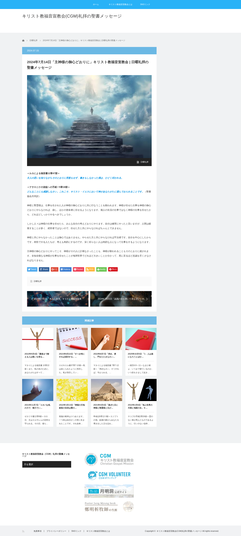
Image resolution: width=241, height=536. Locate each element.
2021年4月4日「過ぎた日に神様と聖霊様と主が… (105, 406)
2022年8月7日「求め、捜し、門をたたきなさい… (104, 355)
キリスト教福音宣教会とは (120, 4)
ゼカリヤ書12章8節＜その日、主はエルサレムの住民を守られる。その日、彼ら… (37, 420)
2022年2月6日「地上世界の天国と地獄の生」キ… (140, 406)
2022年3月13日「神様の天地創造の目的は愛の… (72, 406)
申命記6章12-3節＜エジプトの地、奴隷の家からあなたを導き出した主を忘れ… (106, 420)
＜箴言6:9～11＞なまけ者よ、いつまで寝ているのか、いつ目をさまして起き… (140, 369)
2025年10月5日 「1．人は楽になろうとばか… (140, 355)
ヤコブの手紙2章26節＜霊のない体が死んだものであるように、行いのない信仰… (140, 420)
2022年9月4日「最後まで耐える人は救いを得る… (37, 355)
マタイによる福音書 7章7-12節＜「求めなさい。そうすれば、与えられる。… (106, 369)
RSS (23, 531)
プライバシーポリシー (56, 531)
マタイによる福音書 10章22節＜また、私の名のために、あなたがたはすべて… (37, 369)
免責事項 (37, 531)
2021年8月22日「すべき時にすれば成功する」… (72, 355)
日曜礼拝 (144, 162)
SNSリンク (145, 4)
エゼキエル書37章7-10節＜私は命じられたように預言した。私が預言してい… (72, 369)
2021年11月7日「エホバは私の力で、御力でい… (37, 406)
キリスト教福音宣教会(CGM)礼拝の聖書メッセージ (72, 16)
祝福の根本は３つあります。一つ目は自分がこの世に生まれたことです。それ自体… (72, 420)
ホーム (96, 4)
